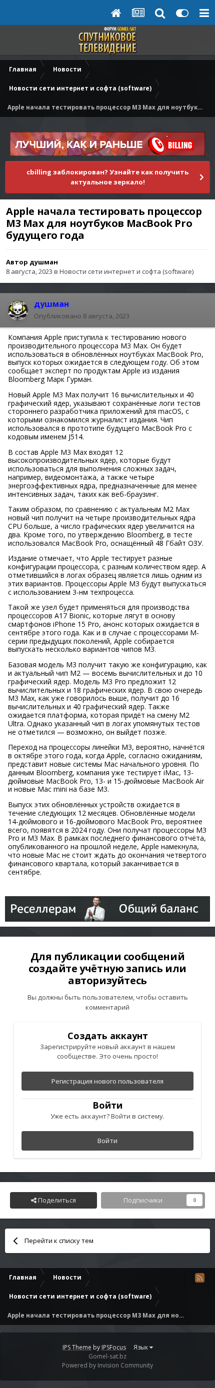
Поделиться (56, 1200)
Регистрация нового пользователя (108, 1081)
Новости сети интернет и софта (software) (127, 271)
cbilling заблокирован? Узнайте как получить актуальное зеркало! (107, 176)
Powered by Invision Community (107, 1365)
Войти (108, 1140)
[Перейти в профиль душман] (18, 310)
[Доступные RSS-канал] (199, 1277)
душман (44, 261)
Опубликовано (82, 315)
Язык (142, 1347)
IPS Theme (77, 1347)
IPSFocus (114, 1347)
